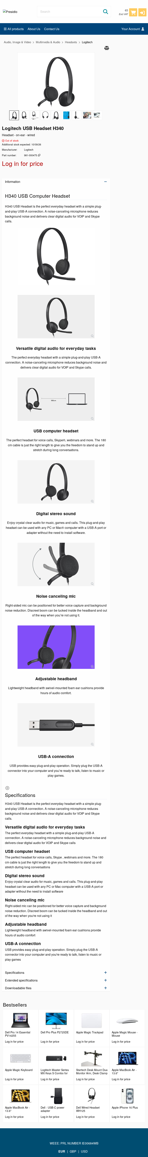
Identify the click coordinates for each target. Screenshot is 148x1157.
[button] (142, 12)
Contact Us (51, 29)
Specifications (14, 972)
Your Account (130, 29)
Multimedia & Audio (48, 42)
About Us (34, 29)
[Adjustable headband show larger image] (56, 647)
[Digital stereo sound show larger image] (56, 482)
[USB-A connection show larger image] (56, 725)
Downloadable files (18, 988)
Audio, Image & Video (17, 42)
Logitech (87, 42)
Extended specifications (21, 980)
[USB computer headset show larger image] (56, 399)
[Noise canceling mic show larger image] (56, 564)
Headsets (71, 42)
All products (16, 29)
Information (12, 181)
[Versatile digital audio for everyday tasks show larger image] (56, 316)
